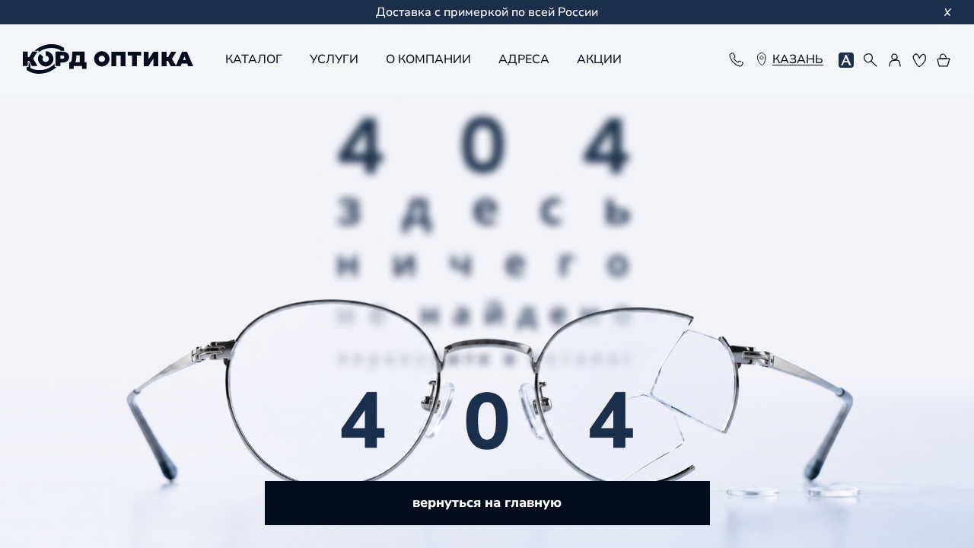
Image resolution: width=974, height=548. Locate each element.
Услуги (334, 59)
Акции (599, 59)
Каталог (253, 59)
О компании (428, 59)
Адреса (523, 59)
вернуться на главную (487, 502)
